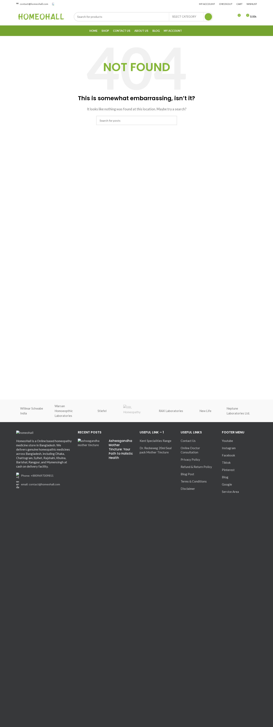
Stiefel (102, 411)
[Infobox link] (32, 4)
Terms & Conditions (194, 481)
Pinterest (228, 470)
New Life (205, 411)
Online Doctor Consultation (190, 450)
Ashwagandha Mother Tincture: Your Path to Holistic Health (121, 449)
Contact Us (188, 441)
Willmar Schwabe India (31, 411)
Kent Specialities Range (155, 441)
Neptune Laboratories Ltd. (238, 411)
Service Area (230, 491)
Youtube (227, 441)
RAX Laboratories (171, 411)
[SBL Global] (136, 410)
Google (227, 484)
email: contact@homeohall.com (40, 484)
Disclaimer (188, 488)
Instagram (229, 448)
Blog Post (187, 474)
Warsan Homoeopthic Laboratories (64, 410)
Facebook (228, 455)
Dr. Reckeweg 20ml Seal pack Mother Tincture (156, 450)
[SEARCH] (208, 16)
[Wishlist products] (230, 17)
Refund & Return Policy (196, 467)
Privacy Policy (190, 459)
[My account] (222, 17)
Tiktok (226, 462)
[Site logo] (41, 16)
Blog (225, 477)
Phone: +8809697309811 (37, 475)
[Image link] (24, 432)
